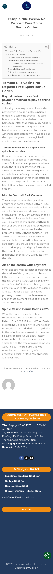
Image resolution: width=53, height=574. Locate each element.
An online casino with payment (24, 72)
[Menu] (4, 6)
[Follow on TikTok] (26, 458)
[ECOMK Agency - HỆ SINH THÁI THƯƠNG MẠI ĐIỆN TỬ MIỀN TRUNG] (26, 6)
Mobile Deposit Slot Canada (22, 69)
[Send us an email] (31, 458)
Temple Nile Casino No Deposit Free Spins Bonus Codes (24, 53)
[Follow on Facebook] (21, 458)
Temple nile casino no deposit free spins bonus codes (28, 65)
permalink (28, 371)
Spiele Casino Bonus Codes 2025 (25, 75)
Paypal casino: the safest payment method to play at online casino (24, 59)
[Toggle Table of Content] (45, 47)
